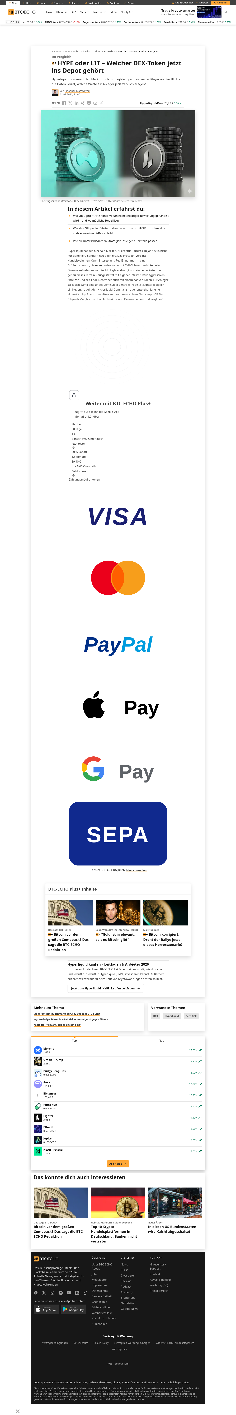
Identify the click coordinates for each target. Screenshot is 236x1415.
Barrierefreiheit (102, 1296)
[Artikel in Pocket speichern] (89, 103)
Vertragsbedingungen (55, 1342)
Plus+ (97, 51)
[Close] (17, 1411)
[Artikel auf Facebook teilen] (64, 103)
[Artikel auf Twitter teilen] (70, 103)
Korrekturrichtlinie (104, 1318)
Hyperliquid (172, 1016)
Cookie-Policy (100, 1342)
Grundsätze (99, 1302)
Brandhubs (128, 1298)
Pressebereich (159, 1291)
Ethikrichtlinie (101, 1307)
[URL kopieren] (101, 103)
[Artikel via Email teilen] (95, 103)
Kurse (124, 1270)
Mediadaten (99, 1280)
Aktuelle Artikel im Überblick (78, 51)
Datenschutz (100, 1291)
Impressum (99, 1285)
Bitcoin (48, 12)
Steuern (84, 12)
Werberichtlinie (102, 1313)
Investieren (99, 12)
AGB (110, 1363)
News (124, 1264)
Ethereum (61, 12)
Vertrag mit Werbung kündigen (132, 1342)
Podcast (126, 1286)
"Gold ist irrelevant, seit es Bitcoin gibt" (57, 1024)
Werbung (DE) (159, 1285)
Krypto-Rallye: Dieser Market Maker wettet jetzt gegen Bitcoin (71, 1019)
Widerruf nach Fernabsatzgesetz (175, 1342)
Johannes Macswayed (77, 90)
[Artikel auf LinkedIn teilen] (76, 103)
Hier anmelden (136, 870)
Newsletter (128, 1303)
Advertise (203, 2)
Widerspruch (119, 1349)
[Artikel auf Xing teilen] (83, 103)
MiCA (114, 12)
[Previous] (4, 1409)
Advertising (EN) (160, 1280)
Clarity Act (127, 12)
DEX (155, 1016)
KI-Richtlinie (99, 1324)
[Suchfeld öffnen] (226, 12)
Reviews (126, 1281)
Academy (127, 1292)
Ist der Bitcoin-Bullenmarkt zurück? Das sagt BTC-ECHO (67, 1013)
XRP (74, 12)
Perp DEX (191, 1016)
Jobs (94, 1274)
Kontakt (155, 1274)
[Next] (11, 1409)
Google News (129, 1309)
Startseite (56, 51)
